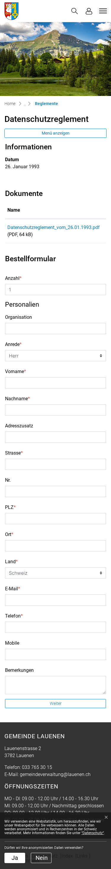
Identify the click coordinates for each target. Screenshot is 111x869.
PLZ (10, 507)
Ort (9, 534)
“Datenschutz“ (92, 833)
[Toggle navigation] (102, 11)
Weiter (56, 703)
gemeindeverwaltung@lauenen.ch (55, 774)
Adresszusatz (19, 426)
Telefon (14, 616)
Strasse (14, 453)
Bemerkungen (19, 670)
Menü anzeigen (56, 133)
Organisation (18, 317)
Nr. (8, 480)
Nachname (17, 398)
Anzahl (13, 278)
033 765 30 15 (37, 767)
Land (11, 561)
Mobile (12, 643)
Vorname (15, 371)
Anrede (13, 344)
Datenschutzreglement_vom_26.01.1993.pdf (53, 227)
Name (13, 210)
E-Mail (12, 589)
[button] (74, 11)
